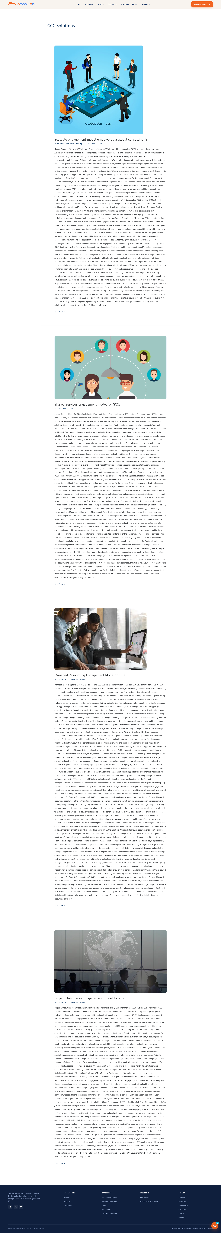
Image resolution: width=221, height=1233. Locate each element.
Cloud (104, 1205)
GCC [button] (100, 4)
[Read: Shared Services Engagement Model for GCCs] (110, 367)
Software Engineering (109, 1201)
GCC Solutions (89, 143)
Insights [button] (145, 4)
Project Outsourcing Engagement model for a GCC (90, 998)
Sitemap (210, 1228)
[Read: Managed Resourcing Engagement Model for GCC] (110, 639)
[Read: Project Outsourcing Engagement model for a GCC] (110, 961)
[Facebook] (21, 1207)
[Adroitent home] (22, 4)
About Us (182, 1198)
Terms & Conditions (199, 1228)
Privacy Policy (176, 1228)
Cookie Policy (186, 1228)
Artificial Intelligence (109, 1198)
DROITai (66, 1198)
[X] (16, 1207)
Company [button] (111, 4)
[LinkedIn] (10, 1207)
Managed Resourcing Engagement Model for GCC (90, 675)
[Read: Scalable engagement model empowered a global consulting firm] (110, 90)
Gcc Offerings (77, 143)
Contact (181, 1217)
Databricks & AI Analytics (149, 1201)
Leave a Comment (61, 143)
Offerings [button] (89, 4)
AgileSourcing (183, 1205)
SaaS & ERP (106, 1209)
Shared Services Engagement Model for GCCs (87, 404)
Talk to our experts (200, 4)
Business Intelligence (109, 1213)
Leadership (182, 1201)
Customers (125, 4)
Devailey (67, 1201)
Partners (135, 4)
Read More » (59, 311)
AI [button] (79, 4)
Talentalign (68, 1205)
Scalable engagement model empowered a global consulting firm (102, 139)
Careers (181, 1213)
